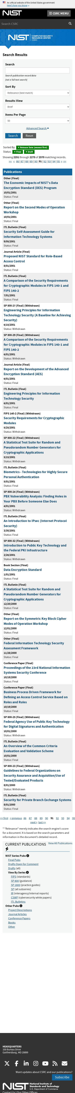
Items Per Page (15, 115)
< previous (16, 818)
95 (58, 161)
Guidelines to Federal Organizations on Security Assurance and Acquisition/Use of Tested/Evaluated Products (34, 775)
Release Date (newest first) (33, 147)
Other (11, 927)
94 (53, 161)
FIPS (13, 876)
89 (31, 161)
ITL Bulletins (18, 902)
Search (9, 64)
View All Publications (60, 843)
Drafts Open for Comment (23, 864)
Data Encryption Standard (23, 570)
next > (33, 822)
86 (17, 161)
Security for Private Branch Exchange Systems (37, 800)
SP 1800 (15, 885)
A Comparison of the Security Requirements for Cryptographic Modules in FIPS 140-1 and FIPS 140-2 (36, 285)
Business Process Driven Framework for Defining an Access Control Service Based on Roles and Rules (36, 697)
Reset (29, 135)
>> (64, 161)
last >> (42, 822)
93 (49, 161)
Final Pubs (14, 860)
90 (35, 161)
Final (18, 151)
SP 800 (15, 881)
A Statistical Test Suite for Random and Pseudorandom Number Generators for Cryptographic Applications (32, 447)
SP (12, 889)
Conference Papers (19, 918)
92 (44, 161)
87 (22, 161)
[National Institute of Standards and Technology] (31, 1086)
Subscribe (62, 1077)
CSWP (14, 897)
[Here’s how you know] (37, 4)
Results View (14, 101)
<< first (4, 818)
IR (12, 893)
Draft (30, 151)
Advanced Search (36, 128)
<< (10, 161)
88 (26, 161)
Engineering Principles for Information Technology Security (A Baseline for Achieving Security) (37, 315)
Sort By (10, 87)
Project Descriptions (20, 910)
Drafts (11, 868)
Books (12, 922)
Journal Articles (17, 914)
